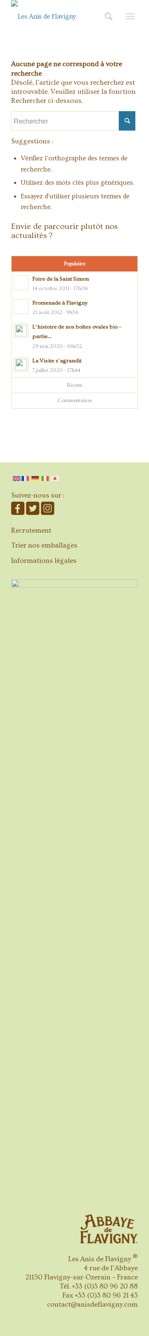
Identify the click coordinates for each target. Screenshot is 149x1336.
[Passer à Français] (26, 478)
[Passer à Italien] (45, 478)
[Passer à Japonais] (55, 478)
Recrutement (31, 530)
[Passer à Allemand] (35, 478)
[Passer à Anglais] (17, 478)
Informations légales (44, 560)
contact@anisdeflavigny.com (92, 1304)
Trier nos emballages (44, 545)
